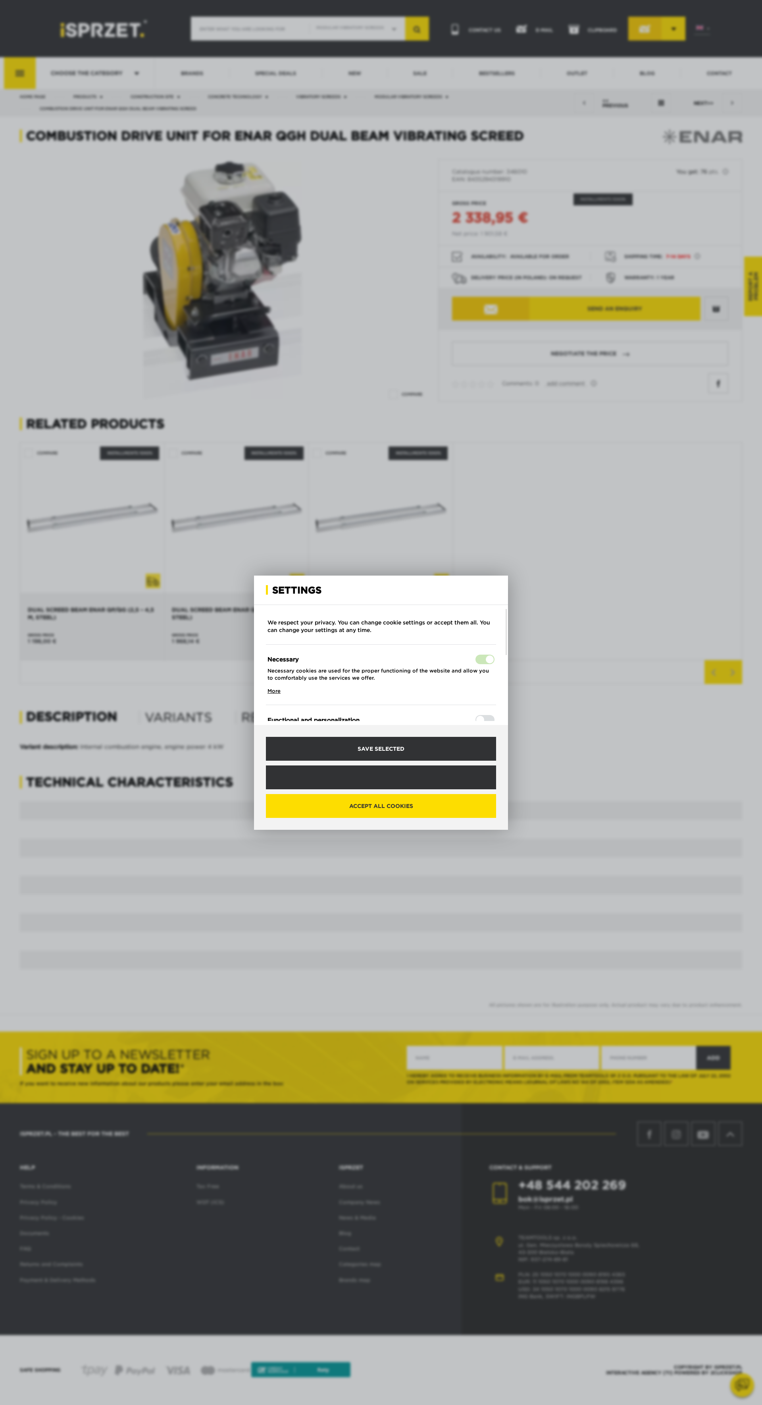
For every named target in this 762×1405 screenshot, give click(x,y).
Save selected (381, 748)
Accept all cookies (381, 806)
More (274, 691)
